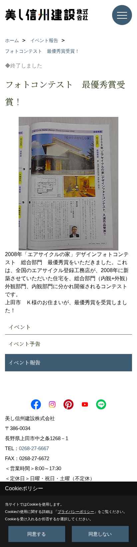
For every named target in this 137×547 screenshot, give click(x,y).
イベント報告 (24, 362)
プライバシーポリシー (76, 512)
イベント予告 (24, 344)
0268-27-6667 (34, 448)
